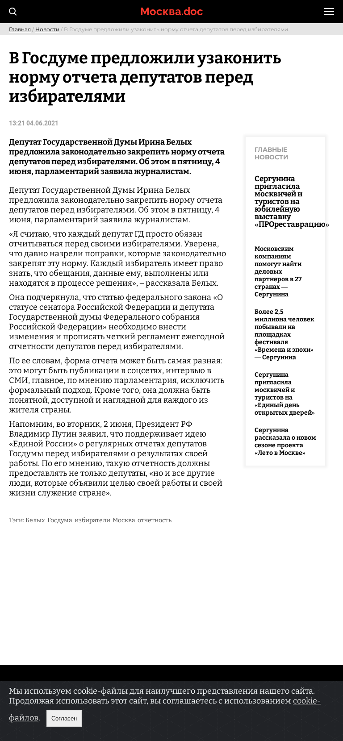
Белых (35, 520)
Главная (20, 29)
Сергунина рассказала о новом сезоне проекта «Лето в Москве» (285, 441)
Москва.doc (171, 11)
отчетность (155, 520)
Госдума (59, 520)
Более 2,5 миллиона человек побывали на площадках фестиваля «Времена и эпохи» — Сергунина (284, 334)
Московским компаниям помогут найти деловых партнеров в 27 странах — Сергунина (278, 271)
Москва (124, 520)
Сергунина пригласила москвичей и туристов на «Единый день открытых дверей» (285, 393)
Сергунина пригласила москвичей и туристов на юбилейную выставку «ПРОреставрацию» (292, 201)
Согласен (64, 718)
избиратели (92, 520)
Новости (47, 29)
